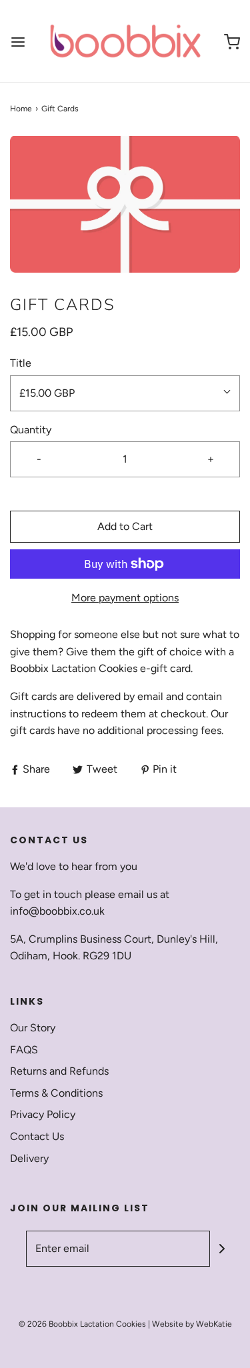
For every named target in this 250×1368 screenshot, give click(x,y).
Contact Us (37, 1136)
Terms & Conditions (56, 1093)
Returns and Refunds (59, 1071)
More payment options (125, 597)
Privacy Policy (42, 1114)
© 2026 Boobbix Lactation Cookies (82, 1324)
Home (21, 108)
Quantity (30, 429)
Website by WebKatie (192, 1324)
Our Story (32, 1027)
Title (20, 363)
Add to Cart (125, 526)
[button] (125, 204)
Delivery (29, 1158)
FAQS (24, 1049)
